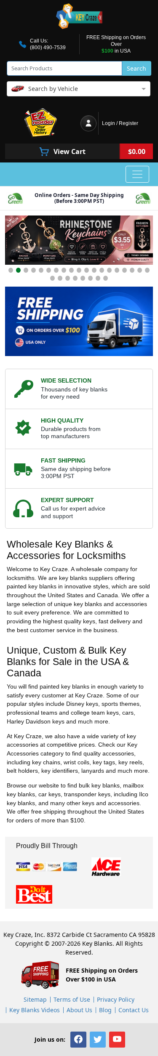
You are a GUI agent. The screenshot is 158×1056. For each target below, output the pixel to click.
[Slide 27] (105, 278)
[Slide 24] (82, 278)
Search (136, 68)
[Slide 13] (101, 270)
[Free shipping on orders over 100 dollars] (79, 321)
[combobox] (78, 88)
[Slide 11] (86, 270)
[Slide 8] (64, 270)
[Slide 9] (71, 270)
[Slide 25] (90, 278)
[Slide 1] (10, 270)
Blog (105, 1010)
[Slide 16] (124, 270)
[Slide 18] (139, 270)
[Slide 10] (79, 270)
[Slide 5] (41, 270)
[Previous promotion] (13, 242)
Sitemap (35, 999)
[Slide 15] (117, 270)
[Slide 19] (147, 270)
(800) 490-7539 (48, 48)
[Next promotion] (144, 242)
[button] (78, 1040)
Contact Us (133, 1010)
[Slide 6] (48, 270)
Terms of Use (72, 999)
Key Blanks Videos (34, 1010)
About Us (79, 1010)
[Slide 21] (60, 278)
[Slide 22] (67, 278)
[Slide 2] (18, 270)
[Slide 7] (56, 270)
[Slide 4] (33, 270)
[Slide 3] (26, 270)
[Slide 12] (94, 270)
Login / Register (120, 123)
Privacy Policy (115, 999)
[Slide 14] (109, 270)
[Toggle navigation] (137, 174)
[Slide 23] (75, 278)
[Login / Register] (88, 123)
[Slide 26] (98, 278)
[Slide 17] (132, 270)
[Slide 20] (52, 278)
